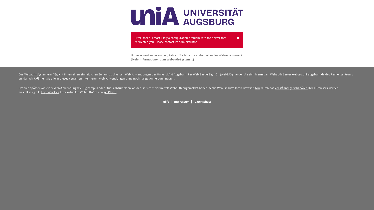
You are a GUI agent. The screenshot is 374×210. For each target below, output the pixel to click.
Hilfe (166, 101)
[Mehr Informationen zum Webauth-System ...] (162, 59)
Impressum (182, 101)
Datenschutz (202, 101)
